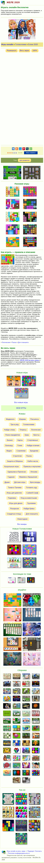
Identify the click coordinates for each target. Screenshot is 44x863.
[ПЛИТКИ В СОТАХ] (14, 550)
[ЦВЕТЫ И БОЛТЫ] (14, 563)
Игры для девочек (14, 493)
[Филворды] (16, 765)
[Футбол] (26, 699)
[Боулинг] (35, 699)
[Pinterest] (23, 149)
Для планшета (23, 342)
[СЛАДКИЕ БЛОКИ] (30, 242)
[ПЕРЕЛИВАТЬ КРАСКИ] (29, 563)
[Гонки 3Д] (16, 691)
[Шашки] (26, 743)
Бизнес (10, 440)
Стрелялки (21, 451)
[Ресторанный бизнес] (6, 699)
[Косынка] (6, 721)
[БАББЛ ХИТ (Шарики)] (21, 393)
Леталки (33, 472)
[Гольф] (16, 706)
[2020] (13, 217)
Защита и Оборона (15, 461)
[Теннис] (6, 714)
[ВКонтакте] (13, 149)
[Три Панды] (16, 714)
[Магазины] (35, 736)
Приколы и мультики (32, 466)
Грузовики (31, 503)
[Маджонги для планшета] (26, 676)
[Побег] (16, 780)
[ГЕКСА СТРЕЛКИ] (29, 550)
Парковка (12, 498)
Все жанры (22, 524)
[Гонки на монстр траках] (6, 684)
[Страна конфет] (35, 751)
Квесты (36, 435)
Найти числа (32, 461)
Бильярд (9, 445)
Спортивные (32, 440)
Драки (7, 482)
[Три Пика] (35, 721)
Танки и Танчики (14, 488)
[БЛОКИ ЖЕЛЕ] (13, 242)
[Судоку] (11, 580)
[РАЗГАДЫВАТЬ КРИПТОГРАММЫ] (29, 537)
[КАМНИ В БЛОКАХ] (30, 217)
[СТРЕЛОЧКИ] (14, 537)
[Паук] (35, 714)
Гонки (19, 445)
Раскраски (14, 509)
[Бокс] (6, 706)
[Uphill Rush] (26, 728)
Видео (9, 451)
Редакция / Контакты (35, 851)
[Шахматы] (6, 736)
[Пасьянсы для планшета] (6, 728)
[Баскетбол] (35, 706)
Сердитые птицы (14, 514)
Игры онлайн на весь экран (16, 851)
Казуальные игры (11, 466)
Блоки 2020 (33, 44)
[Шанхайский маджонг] (6, 676)
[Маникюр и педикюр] (26, 765)
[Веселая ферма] (26, 691)
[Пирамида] (26, 721)
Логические (6, 342)
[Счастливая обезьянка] (35, 743)
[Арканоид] (16, 699)
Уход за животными (29, 498)
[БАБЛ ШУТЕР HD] (21, 826)
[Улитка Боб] (35, 728)
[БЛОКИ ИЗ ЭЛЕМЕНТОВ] (30, 204)
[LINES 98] (34, 799)
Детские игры (19, 482)
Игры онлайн (7, 44)
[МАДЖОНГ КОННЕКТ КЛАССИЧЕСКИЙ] (8, 812)
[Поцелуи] (35, 765)
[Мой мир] (20, 149)
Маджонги (10, 419)
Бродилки (34, 451)
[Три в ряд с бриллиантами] (35, 773)
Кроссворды (35, 482)
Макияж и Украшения (28, 477)
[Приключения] (26, 780)
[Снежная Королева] (26, 758)
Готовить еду (31, 488)
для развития (24, 160)
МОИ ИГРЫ (21, 408)
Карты (20, 440)
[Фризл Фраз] (16, 736)
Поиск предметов (12, 435)
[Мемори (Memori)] (16, 743)
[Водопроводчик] (6, 765)
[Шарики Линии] (6, 691)
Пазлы (14, 342)
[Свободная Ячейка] (16, 721)
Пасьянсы (34, 419)
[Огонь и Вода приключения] (16, 773)
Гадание (11, 477)
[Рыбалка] (26, 706)
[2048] (16, 728)
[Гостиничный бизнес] (35, 691)
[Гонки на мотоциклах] (35, 676)
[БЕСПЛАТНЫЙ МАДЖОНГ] (8, 799)
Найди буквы (29, 509)
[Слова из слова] (26, 773)
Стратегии (17, 456)
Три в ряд (14, 424)
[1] (8, 153)
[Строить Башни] (35, 758)
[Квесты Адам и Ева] (6, 751)
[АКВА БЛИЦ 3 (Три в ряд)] (29, 381)
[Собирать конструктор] (26, 751)
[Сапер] (21, 580)
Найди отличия (33, 445)
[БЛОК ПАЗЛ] (13, 229)
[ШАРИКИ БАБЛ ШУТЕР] (21, 799)
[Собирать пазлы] (16, 751)
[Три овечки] (26, 714)
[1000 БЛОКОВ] (30, 229)
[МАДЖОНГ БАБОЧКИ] (34, 812)
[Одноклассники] (16, 149)
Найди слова (9, 430)
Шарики (22, 419)
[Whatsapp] (30, 149)
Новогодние (22, 519)
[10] (30, 191)
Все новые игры (21, 402)
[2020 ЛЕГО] (13, 204)
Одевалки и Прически (17, 472)
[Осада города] (26, 736)
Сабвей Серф (32, 493)
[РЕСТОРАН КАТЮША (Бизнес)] (13, 381)
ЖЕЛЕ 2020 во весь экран (29, 360)
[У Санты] (16, 758)
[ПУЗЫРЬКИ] (21, 812)
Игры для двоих (15, 503)
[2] (9, 153)
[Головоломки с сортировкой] (30, 580)
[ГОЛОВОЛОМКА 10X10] (13, 191)
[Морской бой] (6, 773)
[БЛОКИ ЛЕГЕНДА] (8, 826)
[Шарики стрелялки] (35, 684)
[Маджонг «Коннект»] (16, 676)
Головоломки (20, 44)
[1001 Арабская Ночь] (6, 758)
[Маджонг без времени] (26, 684)
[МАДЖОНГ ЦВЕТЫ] (34, 826)
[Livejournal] (27, 149)
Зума (26, 435)
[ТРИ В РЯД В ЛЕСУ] (21, 839)
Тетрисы (23, 430)
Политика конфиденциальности (19, 853)
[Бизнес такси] (6, 743)
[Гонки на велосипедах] (16, 684)
